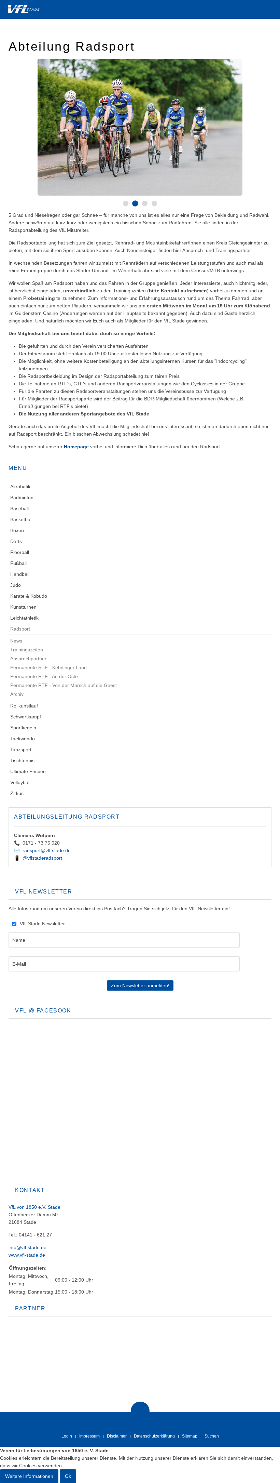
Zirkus (17, 793)
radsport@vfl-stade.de (47, 850)
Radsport (20, 629)
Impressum (89, 1436)
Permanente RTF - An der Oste (44, 676)
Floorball (19, 552)
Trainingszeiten (26, 649)
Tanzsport (20, 749)
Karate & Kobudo (28, 596)
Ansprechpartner (28, 658)
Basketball (21, 519)
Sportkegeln (23, 727)
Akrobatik (20, 486)
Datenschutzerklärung (154, 1436)
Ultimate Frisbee (28, 771)
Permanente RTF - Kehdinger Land (48, 667)
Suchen (212, 1436)
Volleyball (20, 782)
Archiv (17, 694)
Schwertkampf (25, 716)
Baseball (19, 508)
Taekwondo (22, 738)
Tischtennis (22, 760)
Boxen (17, 530)
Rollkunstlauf (24, 706)
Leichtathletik (24, 618)
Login (66, 1436)
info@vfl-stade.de (27, 1247)
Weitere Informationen (29, 1476)
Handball (19, 574)
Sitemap (189, 1436)
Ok (68, 1476)
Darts (16, 541)
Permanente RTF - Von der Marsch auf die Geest (63, 685)
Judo (15, 585)
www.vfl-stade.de (27, 1255)
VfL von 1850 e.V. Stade (34, 1207)
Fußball (18, 563)
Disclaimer (117, 1436)
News (16, 641)
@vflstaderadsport (42, 858)
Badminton (21, 497)
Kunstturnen (23, 607)
